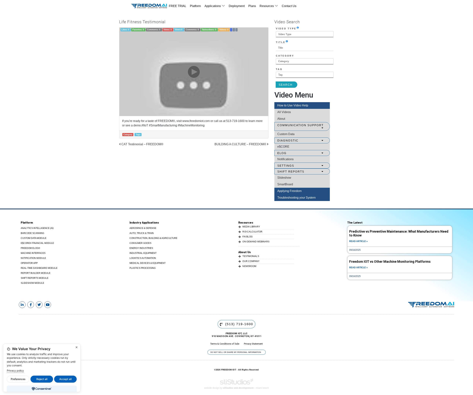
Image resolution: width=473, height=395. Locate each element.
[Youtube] (47, 304)
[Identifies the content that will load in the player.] (297, 27)
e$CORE (283, 146)
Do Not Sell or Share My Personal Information (235, 352)
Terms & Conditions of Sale (224, 343)
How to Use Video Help (292, 105)
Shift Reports (290, 171)
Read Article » (358, 241)
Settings (285, 165)
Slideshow (284, 177)
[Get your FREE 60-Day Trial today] (431, 305)
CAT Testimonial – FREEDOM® (142, 144)
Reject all (41, 379)
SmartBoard (285, 184)
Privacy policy (15, 370)
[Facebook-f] (30, 304)
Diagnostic (287, 140)
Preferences (18, 379)
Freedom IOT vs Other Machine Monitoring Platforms (390, 261)
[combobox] (305, 34)
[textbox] (304, 34)
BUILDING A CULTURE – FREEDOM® (241, 144)
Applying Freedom (289, 191)
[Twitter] (39, 304)
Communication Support (300, 125)
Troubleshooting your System (296, 197)
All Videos (284, 112)
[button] (215, 6)
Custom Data (286, 134)
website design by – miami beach (236, 388)
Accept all (65, 379)
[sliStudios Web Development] (236, 383)
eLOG (282, 153)
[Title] (286, 41)
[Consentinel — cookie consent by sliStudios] (42, 388)
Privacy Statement (253, 343)
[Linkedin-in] (22, 304)
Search (285, 84)
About (281, 118)
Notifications (285, 159)
